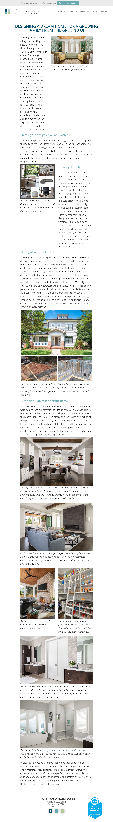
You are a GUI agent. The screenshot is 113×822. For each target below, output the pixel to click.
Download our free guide (68, 3)
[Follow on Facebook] (50, 811)
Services (71, 11)
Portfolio (85, 11)
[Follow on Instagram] (56, 811)
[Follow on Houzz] (62, 811)
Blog (95, 11)
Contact (104, 11)
